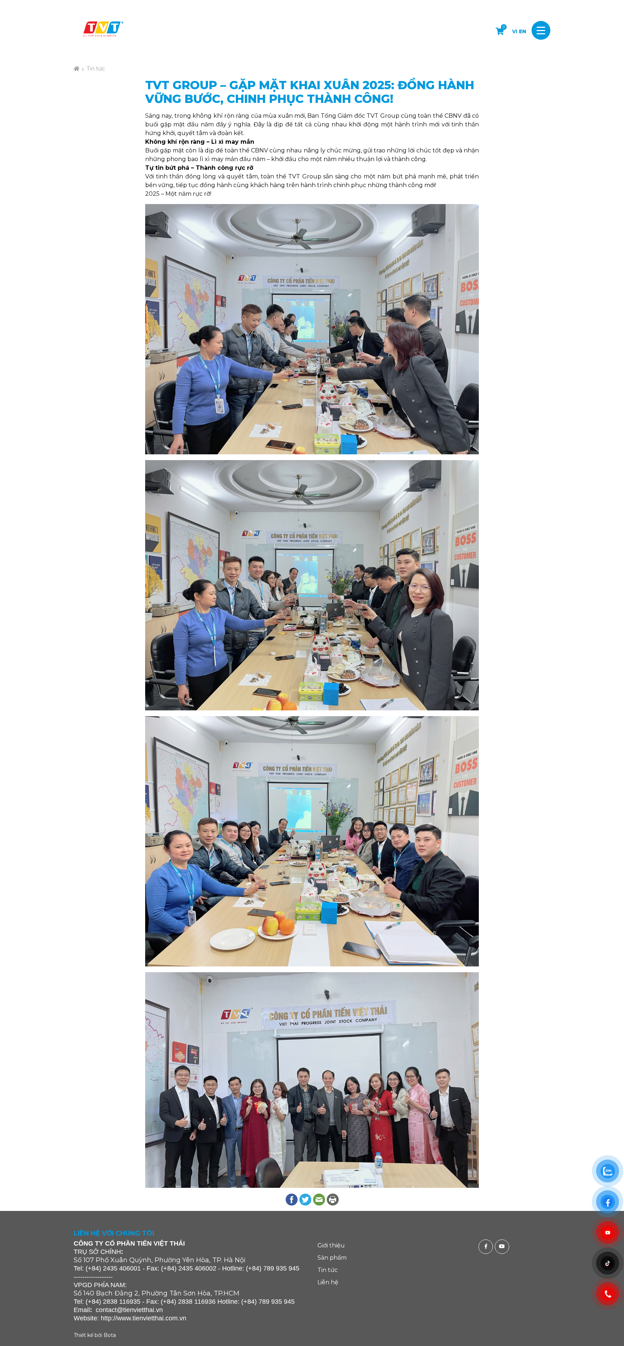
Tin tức (96, 68)
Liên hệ (327, 1282)
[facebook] (486, 1246)
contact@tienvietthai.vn (129, 1309)
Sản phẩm (332, 1257)
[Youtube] (503, 1246)
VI (514, 31)
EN (522, 31)
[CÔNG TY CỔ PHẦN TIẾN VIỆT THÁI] (102, 30)
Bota (110, 1335)
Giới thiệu (331, 1245)
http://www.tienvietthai (132, 1318)
